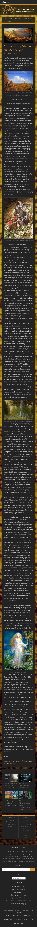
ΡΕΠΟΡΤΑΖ (18, 886)
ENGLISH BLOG (18, 904)
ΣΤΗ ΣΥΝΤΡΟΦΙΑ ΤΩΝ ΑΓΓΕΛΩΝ (18, 901)
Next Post (24, 827)
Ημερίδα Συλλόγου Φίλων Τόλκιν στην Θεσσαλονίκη (11, 786)
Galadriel (28, 761)
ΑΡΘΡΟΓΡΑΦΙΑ (13, 18)
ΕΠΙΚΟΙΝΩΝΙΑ (28, 919)
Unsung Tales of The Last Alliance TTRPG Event (24, 786)
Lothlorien (7, 763)
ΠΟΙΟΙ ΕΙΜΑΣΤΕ (18, 919)
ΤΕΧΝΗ (18, 892)
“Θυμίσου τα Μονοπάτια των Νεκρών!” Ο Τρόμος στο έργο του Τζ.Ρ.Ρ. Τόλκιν (25, 805)
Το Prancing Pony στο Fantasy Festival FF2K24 (10, 803)
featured (12, 763)
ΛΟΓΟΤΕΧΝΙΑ (18, 889)
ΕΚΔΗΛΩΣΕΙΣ (18, 898)
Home (5, 18)
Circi (15, 54)
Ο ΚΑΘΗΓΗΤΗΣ (26, 915)
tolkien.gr (5, 2)
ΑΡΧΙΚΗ (8, 915)
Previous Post (12, 822)
